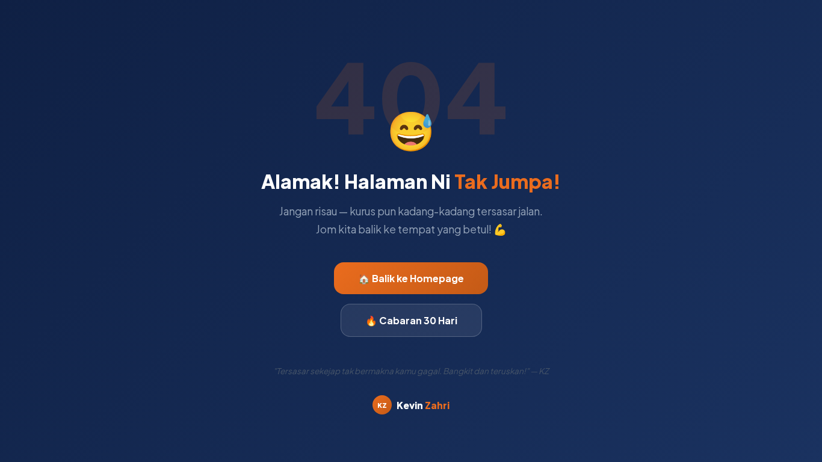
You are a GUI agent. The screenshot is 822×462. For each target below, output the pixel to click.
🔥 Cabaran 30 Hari (411, 320)
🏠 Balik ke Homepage (411, 278)
